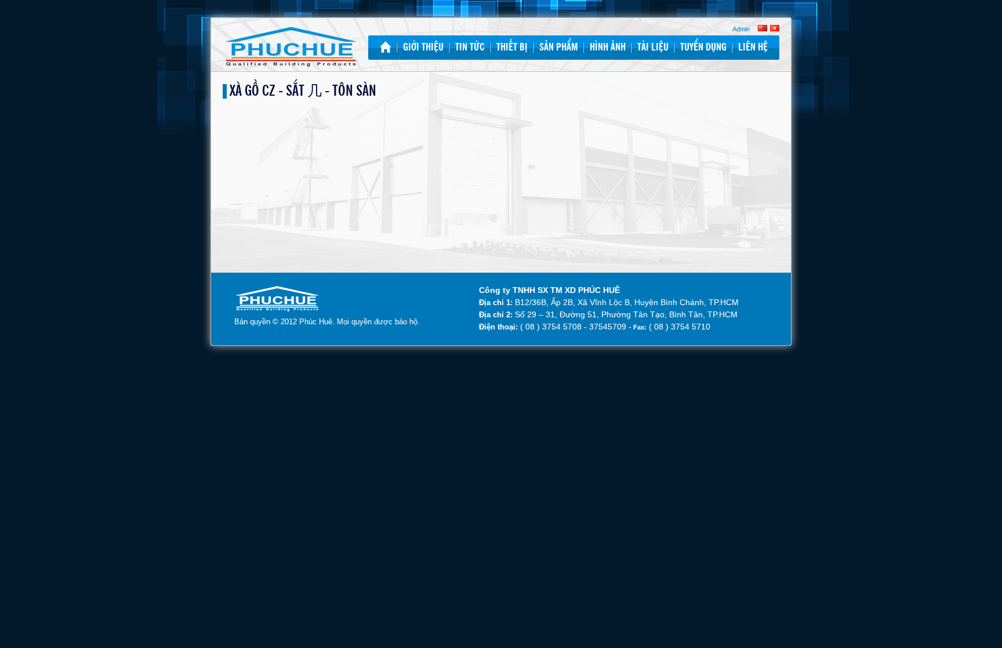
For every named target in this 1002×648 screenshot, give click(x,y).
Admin (741, 29)
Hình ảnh (608, 47)
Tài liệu (653, 47)
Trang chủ (385, 47)
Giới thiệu (423, 47)
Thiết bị (512, 47)
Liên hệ (753, 47)
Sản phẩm (558, 47)
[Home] (291, 48)
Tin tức (470, 47)
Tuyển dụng (703, 47)
